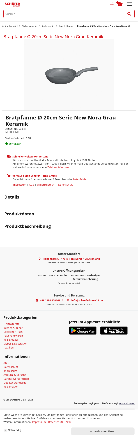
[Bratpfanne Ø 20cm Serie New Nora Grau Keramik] (69, 74)
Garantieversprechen (16, 378)
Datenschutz (65, 184)
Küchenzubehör (13, 327)
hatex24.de (79, 179)
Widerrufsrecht (46, 184)
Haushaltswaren (13, 335)
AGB (31, 184)
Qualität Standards (14, 382)
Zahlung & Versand (58, 167)
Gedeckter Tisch (13, 331)
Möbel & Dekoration (15, 343)
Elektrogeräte (11, 324)
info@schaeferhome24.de (87, 300)
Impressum (19, 184)
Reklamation (10, 386)
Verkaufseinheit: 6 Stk (18, 138)
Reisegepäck (10, 339)
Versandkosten (127, 403)
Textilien (8, 347)
